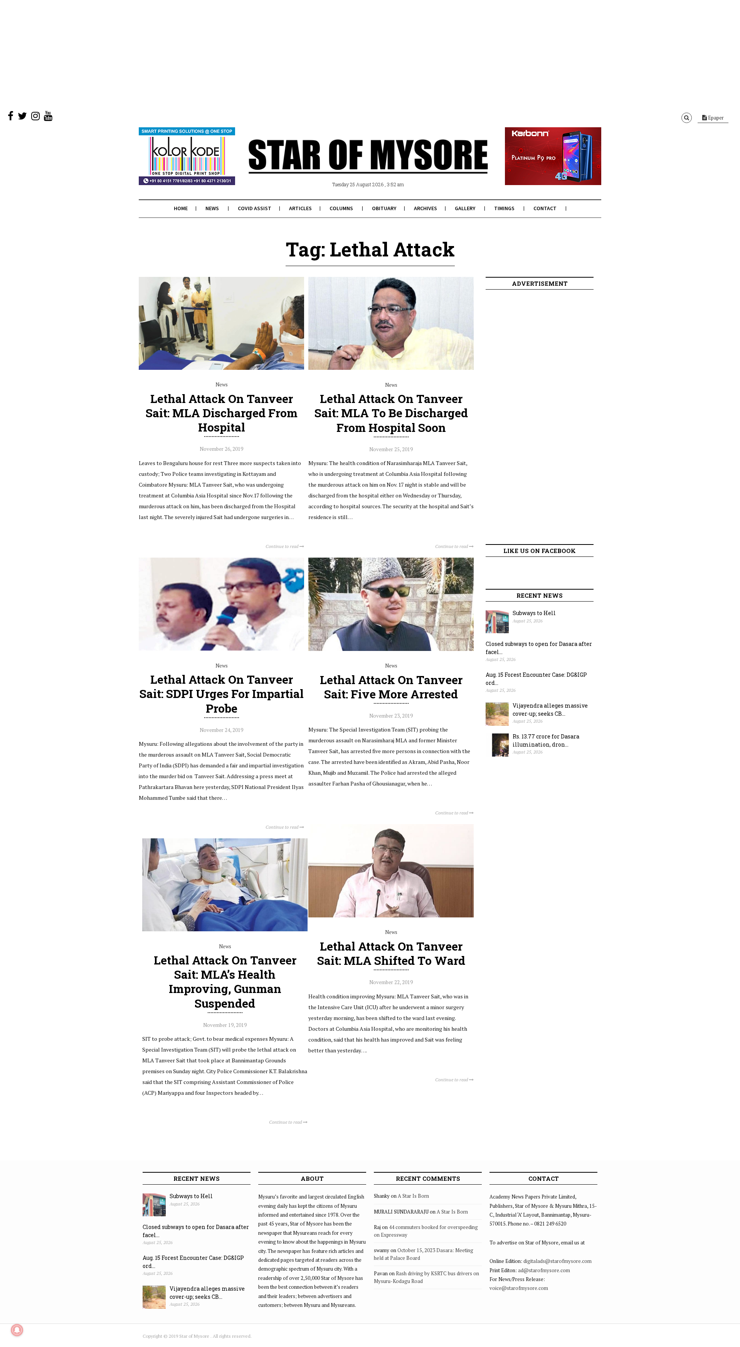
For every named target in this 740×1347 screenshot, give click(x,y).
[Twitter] (22, 117)
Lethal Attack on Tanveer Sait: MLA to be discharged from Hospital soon (391, 413)
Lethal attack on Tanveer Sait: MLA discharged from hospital (222, 413)
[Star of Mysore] (351, 165)
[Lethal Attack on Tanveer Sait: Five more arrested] (391, 649)
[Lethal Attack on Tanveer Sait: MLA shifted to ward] (391, 915)
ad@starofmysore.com (544, 1270)
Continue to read (282, 546)
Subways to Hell (534, 613)
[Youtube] (48, 117)
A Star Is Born (413, 1195)
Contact (545, 208)
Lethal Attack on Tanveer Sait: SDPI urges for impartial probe (222, 693)
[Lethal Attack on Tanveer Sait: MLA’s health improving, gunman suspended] (225, 929)
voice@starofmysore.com (518, 1288)
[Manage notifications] (17, 1330)
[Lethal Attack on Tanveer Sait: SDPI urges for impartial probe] (221, 648)
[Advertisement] (231, 54)
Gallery (465, 208)
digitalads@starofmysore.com (557, 1261)
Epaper (715, 117)
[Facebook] (10, 117)
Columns (341, 208)
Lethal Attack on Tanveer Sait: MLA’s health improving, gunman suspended (225, 982)
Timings (504, 208)
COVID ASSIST (254, 208)
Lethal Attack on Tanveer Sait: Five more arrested (391, 686)
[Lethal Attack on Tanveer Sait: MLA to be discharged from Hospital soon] (391, 367)
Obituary (384, 208)
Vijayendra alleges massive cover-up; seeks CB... (550, 709)
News (212, 208)
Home (181, 208)
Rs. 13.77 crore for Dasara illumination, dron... (546, 740)
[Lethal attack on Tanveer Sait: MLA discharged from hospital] (221, 367)
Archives (425, 208)
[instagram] (35, 117)
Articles (300, 208)
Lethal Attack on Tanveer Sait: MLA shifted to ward (391, 953)
